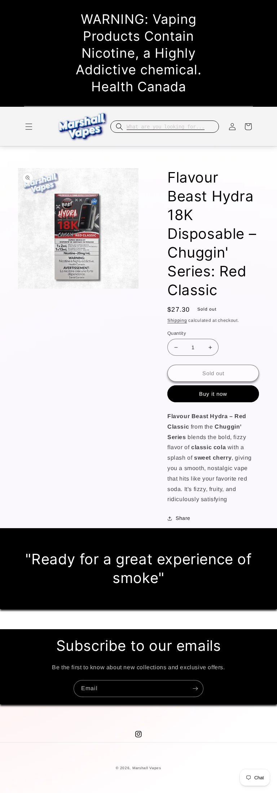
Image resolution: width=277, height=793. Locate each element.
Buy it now (213, 394)
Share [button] (183, 518)
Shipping (177, 320)
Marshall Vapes (146, 768)
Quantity (176, 333)
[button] (29, 127)
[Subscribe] (195, 688)
